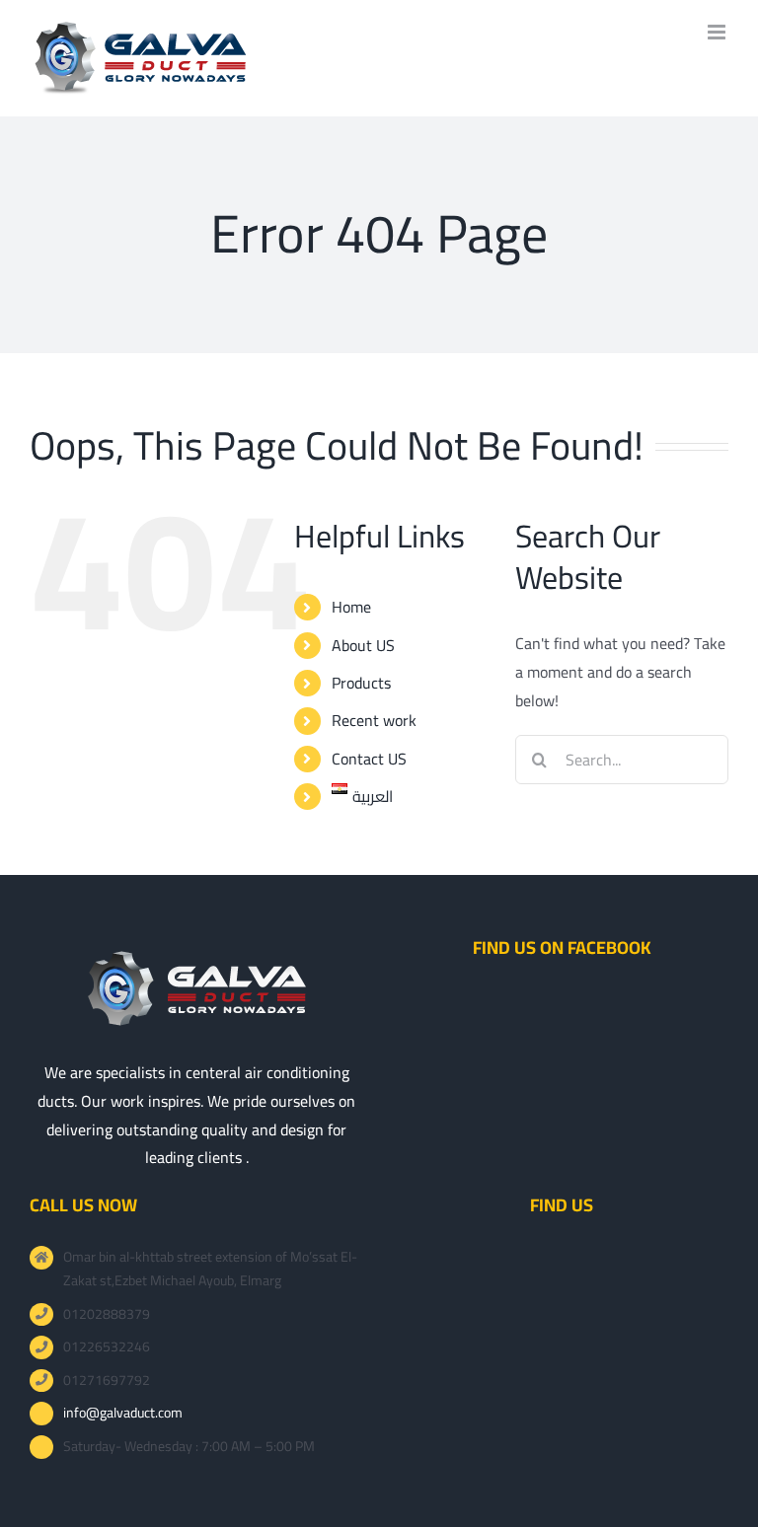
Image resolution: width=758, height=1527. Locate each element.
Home (351, 606)
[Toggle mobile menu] (718, 32)
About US (363, 645)
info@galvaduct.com (123, 1413)
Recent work (374, 720)
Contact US (369, 758)
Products (361, 682)
